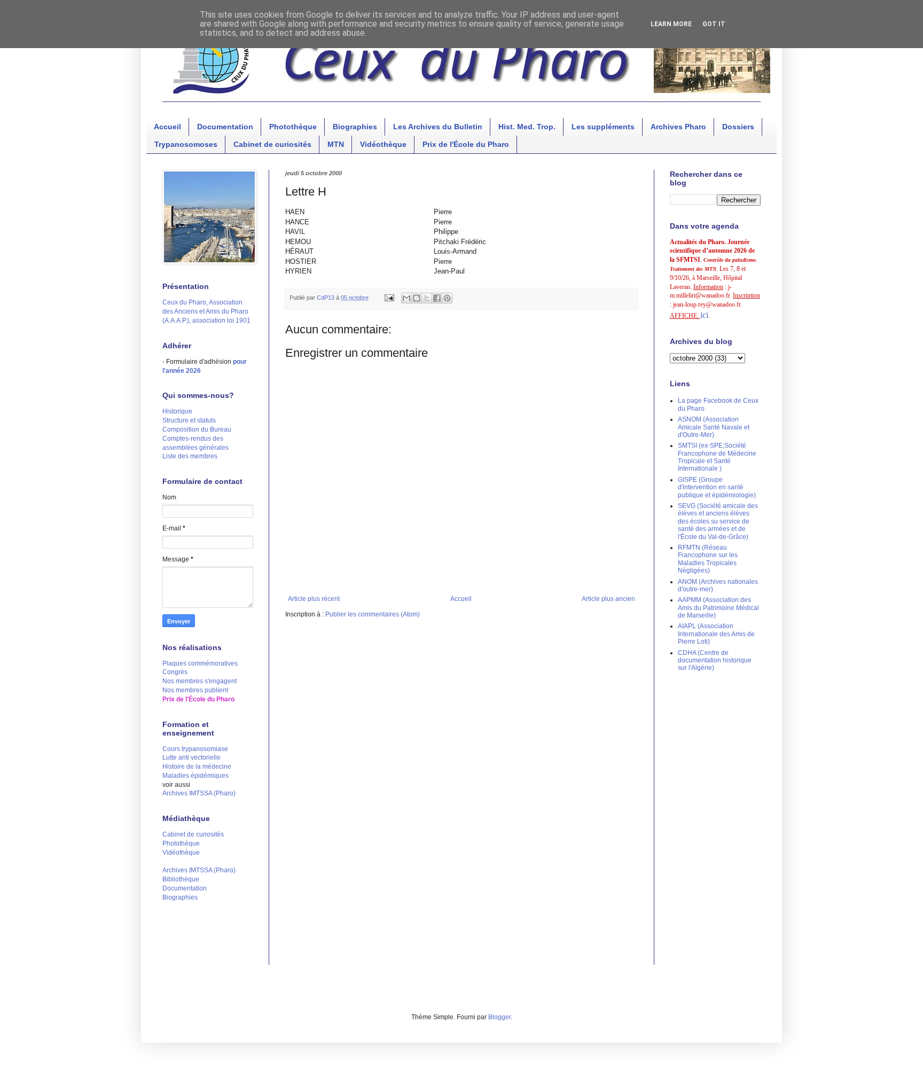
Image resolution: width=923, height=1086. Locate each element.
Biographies (355, 126)
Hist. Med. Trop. (527, 126)
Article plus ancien (608, 599)
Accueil (167, 126)
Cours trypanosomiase (195, 749)
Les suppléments (603, 126)
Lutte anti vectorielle (191, 757)
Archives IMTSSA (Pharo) (199, 793)
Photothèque (293, 126)
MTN (335, 144)
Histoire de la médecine (196, 766)
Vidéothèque (383, 144)
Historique (177, 411)
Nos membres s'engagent (199, 681)
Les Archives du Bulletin (437, 126)
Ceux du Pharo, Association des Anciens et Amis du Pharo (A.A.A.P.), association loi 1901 (206, 311)
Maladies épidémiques (195, 775)
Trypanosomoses (185, 144)
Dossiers (738, 126)
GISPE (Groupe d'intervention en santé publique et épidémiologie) (717, 487)
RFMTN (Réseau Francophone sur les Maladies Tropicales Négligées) (708, 559)
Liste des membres (189, 456)
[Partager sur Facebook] (437, 298)
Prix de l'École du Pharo (466, 144)
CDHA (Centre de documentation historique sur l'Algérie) (715, 660)
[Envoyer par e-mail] (406, 298)
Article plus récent (314, 599)
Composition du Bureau (196, 429)
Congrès (174, 672)
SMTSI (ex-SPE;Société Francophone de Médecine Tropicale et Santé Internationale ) (717, 457)
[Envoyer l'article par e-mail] (389, 297)
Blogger (499, 1017)
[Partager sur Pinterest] (447, 298)
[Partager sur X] (426, 298)
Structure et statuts (189, 420)
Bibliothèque (180, 879)
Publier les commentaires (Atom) (372, 614)
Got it (713, 24)
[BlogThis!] (416, 298)
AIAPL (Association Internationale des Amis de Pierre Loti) (716, 633)
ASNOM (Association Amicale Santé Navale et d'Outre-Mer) (713, 427)
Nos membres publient (195, 690)
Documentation (225, 126)
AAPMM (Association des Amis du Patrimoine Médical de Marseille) (718, 607)
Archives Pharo (678, 126)
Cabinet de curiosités (272, 144)
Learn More (671, 24)
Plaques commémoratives (200, 663)
